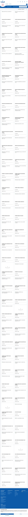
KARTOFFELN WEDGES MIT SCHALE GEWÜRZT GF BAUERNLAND (6, 76)
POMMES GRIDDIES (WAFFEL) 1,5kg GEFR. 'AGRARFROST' (7, 300)
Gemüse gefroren (9, 6)
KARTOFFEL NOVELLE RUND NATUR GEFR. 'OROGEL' (20, 34)
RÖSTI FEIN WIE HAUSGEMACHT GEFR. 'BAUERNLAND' (7, 440)
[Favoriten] (22, 2)
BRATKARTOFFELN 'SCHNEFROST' (6, 19)
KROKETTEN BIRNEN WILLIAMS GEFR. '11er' (20, 90)
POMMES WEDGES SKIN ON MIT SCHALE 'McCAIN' (7, 398)
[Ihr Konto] (24, 2)
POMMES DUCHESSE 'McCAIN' (6, 215)
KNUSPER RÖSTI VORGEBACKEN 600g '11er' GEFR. (7, 90)
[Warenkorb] (27, 2)
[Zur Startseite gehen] (3, 2)
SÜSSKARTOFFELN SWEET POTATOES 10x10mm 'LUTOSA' (20, 482)
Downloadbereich (10, 492)
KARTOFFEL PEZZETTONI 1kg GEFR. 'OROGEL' (6, 48)
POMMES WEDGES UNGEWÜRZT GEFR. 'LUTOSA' (20, 398)
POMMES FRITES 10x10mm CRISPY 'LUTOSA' (19, 230)
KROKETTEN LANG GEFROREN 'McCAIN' (20, 103)
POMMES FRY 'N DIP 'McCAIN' (19, 271)
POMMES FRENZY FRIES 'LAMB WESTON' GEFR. (7, 230)
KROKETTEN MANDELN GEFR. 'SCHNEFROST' (6, 118)
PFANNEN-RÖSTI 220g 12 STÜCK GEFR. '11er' (20, 160)
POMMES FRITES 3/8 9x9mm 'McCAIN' (20, 257)
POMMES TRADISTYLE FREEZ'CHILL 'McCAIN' (19, 370)
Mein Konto (9, 491)
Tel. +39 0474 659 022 (3, 501)
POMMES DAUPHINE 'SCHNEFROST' (19, 201)
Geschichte (16, 492)
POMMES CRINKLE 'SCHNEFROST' (19, 187)
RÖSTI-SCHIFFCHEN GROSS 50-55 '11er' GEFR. (7, 468)
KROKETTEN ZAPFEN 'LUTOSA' (19, 131)
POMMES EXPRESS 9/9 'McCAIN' (19, 215)
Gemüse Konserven (15, 6)
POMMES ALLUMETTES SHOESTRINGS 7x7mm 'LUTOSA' (20, 174)
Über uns (16, 491)
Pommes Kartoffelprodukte (23, 6)
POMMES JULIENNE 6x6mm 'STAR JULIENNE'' (19, 314)
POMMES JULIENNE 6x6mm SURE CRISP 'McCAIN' (7, 328)
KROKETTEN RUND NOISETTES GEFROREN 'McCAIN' (7, 132)
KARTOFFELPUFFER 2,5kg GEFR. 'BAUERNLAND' (19, 76)
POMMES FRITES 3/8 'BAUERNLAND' (19, 243)
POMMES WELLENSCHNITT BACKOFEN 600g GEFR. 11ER (7, 412)
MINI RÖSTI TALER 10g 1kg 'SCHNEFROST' (7, 159)
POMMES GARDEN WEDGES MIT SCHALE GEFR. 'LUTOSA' (20, 286)
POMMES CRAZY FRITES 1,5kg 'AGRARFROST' (6, 188)
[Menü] (27, 4)
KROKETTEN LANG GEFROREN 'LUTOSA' (7, 103)
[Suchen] (20, 2)
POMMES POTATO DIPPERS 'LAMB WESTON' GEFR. (6, 356)
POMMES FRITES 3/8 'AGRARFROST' (6, 257)
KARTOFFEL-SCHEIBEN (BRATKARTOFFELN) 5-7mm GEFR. (19, 62)
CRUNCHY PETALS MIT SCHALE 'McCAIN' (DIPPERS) (7, 34)
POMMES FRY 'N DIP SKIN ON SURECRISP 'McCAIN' (7, 286)
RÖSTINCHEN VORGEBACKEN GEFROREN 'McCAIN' (20, 468)
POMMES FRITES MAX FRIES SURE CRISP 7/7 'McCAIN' (7, 272)
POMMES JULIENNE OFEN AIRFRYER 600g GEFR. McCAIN (20, 342)
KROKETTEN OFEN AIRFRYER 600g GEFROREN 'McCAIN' (19, 118)
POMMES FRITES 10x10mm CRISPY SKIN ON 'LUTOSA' (7, 244)
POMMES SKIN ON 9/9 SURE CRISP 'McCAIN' (19, 356)
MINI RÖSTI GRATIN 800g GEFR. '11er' (19, 145)
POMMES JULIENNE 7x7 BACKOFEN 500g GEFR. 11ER (20, 328)
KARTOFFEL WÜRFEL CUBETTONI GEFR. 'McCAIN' (20, 48)
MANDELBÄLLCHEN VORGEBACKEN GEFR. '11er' (7, 146)
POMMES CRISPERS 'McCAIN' (5, 201)
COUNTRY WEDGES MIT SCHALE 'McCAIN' (20, 19)
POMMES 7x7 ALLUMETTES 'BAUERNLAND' (7, 173)
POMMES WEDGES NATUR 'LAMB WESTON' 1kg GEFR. (20, 384)
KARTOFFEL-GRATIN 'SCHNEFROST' (6, 61)
